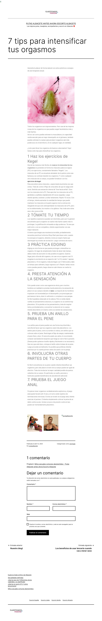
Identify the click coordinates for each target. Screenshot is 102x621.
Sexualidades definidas (15, 578)
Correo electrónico (60, 504)
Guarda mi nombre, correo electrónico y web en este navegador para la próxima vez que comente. (51, 525)
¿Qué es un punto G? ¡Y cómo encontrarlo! (18, 585)
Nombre (30, 504)
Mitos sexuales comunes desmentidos (20, 589)
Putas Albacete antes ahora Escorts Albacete (51, 23)
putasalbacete (33, 446)
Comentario (31, 484)
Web (28, 514)
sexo (52, 291)
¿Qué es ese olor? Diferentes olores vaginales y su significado (20, 581)
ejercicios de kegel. (34, 181)
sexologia (72, 444)
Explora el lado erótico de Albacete (19, 575)
